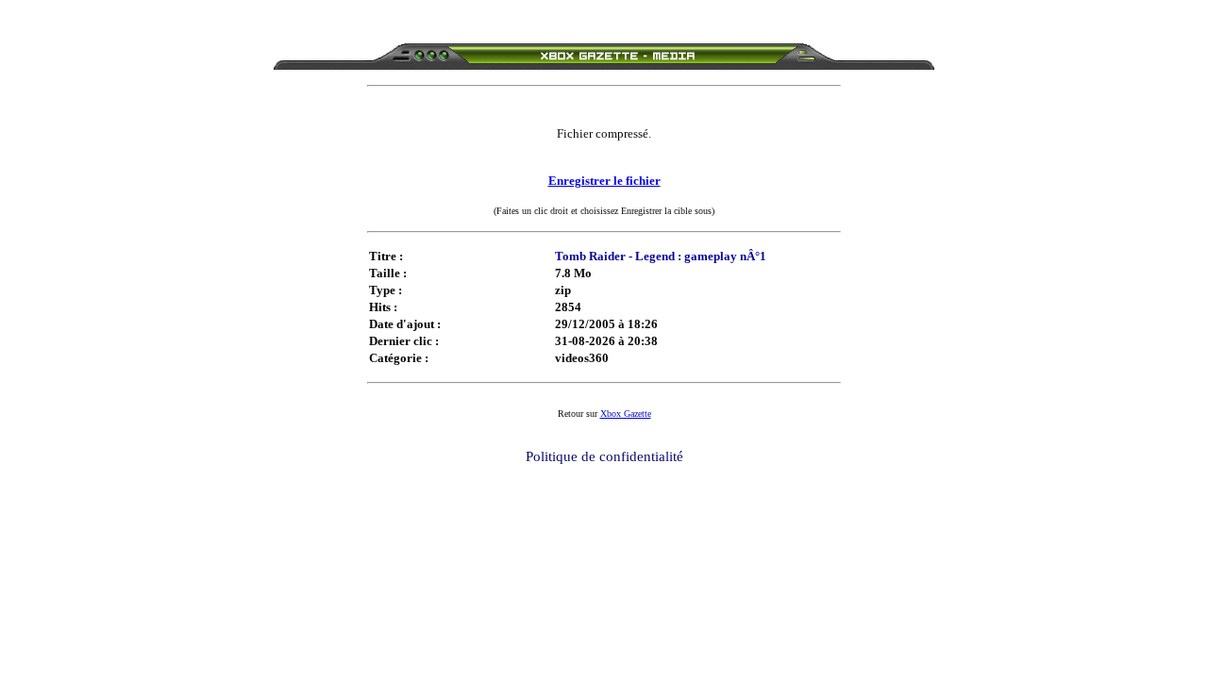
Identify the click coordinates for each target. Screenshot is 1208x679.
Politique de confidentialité (604, 456)
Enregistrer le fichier (604, 181)
